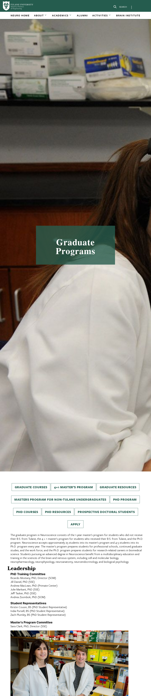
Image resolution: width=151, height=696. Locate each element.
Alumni (82, 15)
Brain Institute (128, 15)
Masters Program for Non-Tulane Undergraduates (60, 499)
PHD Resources (58, 512)
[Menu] (138, 7)
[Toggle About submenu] (46, 16)
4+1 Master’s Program (73, 487)
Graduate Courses (31, 487)
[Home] (18, 6)
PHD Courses (27, 512)
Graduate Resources (118, 487)
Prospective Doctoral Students (106, 512)
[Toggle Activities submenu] (110, 16)
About (39, 15)
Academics (60, 15)
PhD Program (125, 499)
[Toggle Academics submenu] (70, 16)
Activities (100, 15)
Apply (75, 524)
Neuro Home (20, 15)
